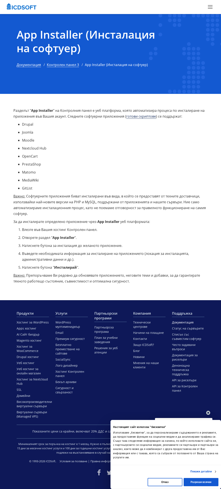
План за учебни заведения (106, 340)
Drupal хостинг (28, 357)
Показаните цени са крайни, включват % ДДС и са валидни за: (81, 431)
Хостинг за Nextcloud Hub (32, 381)
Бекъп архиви (65, 382)
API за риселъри (184, 380)
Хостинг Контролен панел (69, 373)
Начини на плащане (148, 333)
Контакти (140, 339)
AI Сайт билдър (28, 334)
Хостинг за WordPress (33, 322)
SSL (19, 390)
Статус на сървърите (188, 328)
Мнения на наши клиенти (146, 365)
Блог (136, 351)
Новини (139, 357)
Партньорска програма (104, 329)
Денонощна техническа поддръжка (181, 369)
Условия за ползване (73, 461)
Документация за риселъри (185, 357)
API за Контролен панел (185, 388)
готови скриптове (141, 116)
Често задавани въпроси (184, 347)
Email (59, 333)
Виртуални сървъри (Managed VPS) (32, 414)
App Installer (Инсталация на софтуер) (86, 41)
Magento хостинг (29, 340)
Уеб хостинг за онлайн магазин (29, 371)
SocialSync (63, 359)
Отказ (165, 482)
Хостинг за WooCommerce (27, 348)
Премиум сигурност (70, 339)
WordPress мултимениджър (67, 324)
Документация (29, 64)
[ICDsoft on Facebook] (99, 472)
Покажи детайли (201, 471)
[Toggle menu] (210, 7)
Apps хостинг (26, 328)
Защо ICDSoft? (143, 345)
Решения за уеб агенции (106, 350)
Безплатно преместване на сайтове (67, 349)
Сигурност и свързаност (64, 390)
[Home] (21, 7)
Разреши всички (201, 482)
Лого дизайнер (66, 365)
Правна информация (104, 461)
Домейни (23, 396)
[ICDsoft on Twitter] (110, 472)
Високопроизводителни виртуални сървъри (33, 404)
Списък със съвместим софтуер (186, 336)
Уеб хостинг (25, 363)
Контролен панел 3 (63, 64)
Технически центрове (142, 324)
